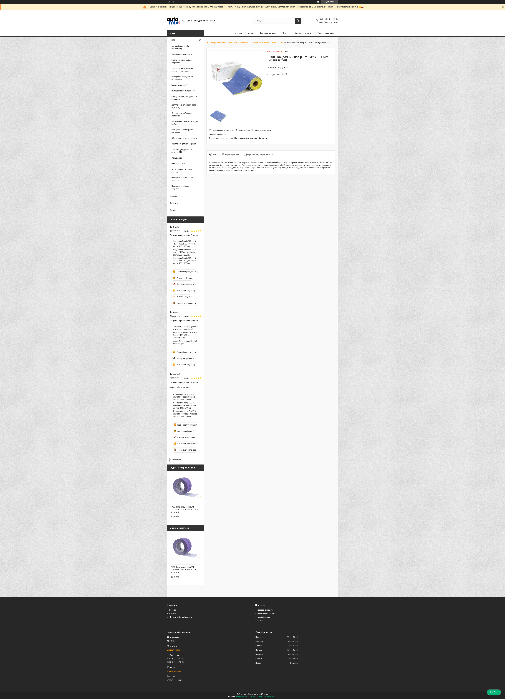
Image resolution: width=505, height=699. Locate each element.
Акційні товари (263, 617)
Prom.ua (265, 694)
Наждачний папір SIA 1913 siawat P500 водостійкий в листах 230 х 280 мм (184, 243)
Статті (285, 33)
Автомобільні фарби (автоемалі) (180, 47)
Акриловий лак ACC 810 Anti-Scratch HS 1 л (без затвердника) (185, 335)
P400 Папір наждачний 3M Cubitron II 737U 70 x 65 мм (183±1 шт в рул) (185, 509)
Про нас (173, 210)
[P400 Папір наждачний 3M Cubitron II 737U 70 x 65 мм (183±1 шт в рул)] (185, 487)
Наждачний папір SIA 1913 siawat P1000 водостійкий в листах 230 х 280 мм (185, 413)
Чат (496, 692)
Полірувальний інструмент (183, 91)
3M (281, 43)
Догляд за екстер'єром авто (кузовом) (183, 106)
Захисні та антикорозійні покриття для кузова (182, 69)
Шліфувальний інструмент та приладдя (184, 98)
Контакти (174, 203)
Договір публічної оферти (180, 617)
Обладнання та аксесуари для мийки (184, 122)
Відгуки (172, 613)
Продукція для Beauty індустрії (180, 187)
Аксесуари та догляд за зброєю (181, 170)
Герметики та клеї (179, 85)
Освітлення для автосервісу (183, 144)
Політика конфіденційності (267, 696)
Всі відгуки (175, 460)
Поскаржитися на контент (246, 696)
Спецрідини (176, 158)
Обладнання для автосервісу (184, 138)
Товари (173, 40)
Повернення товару (326, 33)
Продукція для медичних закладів (182, 179)
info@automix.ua (174, 671)
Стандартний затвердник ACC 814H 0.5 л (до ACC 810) (186, 328)
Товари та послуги (218, 43)
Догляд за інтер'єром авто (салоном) (183, 114)
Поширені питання (267, 33)
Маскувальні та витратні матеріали (182, 131)
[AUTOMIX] (173, 20)
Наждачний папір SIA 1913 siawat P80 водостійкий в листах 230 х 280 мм (184, 397)
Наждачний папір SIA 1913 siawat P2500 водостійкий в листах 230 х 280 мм (184, 260)
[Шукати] (298, 21)
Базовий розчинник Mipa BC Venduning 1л (185, 342)
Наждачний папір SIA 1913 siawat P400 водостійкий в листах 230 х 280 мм (184, 252)
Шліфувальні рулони (269, 43)
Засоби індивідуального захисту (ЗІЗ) (181, 151)
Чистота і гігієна (178, 164)
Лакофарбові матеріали (181, 54)
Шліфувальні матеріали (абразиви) (243, 43)
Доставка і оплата (303, 33)
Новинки (238, 33)
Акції (250, 33)
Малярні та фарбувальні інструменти (182, 78)
